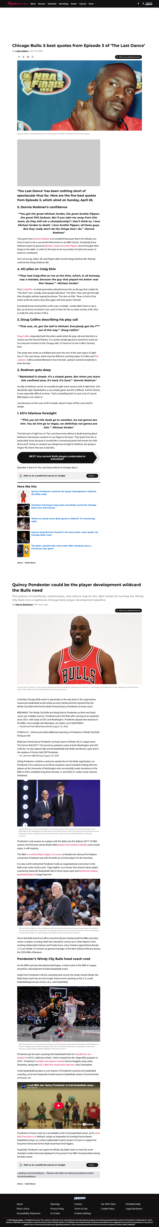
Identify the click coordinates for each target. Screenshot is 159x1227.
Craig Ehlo (27, 289)
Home (20, 563)
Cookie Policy (107, 1208)
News (33, 4)
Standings (63, 4)
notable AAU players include (50, 1061)
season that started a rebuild (72, 844)
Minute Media (17, 1220)
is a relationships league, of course (44, 854)
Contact (78, 1204)
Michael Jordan (52, 245)
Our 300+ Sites (108, 1204)
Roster (74, 4)
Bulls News (30, 563)
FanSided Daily (133, 1204)
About (20, 1204)
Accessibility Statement (28, 1213)
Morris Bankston (24, 604)
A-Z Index (55, 1213)
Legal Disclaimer (134, 1208)
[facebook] (138, 4)
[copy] (32, 57)
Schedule (52, 4)
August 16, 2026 (60, 726)
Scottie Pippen (70, 245)
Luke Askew (21, 51)
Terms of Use (80, 1208)
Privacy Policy (57, 1208)
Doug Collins (23, 336)
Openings (55, 1204)
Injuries (82, 4)
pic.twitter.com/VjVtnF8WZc (69, 723)
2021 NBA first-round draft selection (57, 1064)
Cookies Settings (82, 1213)
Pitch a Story (23, 1208)
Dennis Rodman (41, 238)
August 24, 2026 (51, 755)
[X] (143, 4)
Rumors (41, 4)
